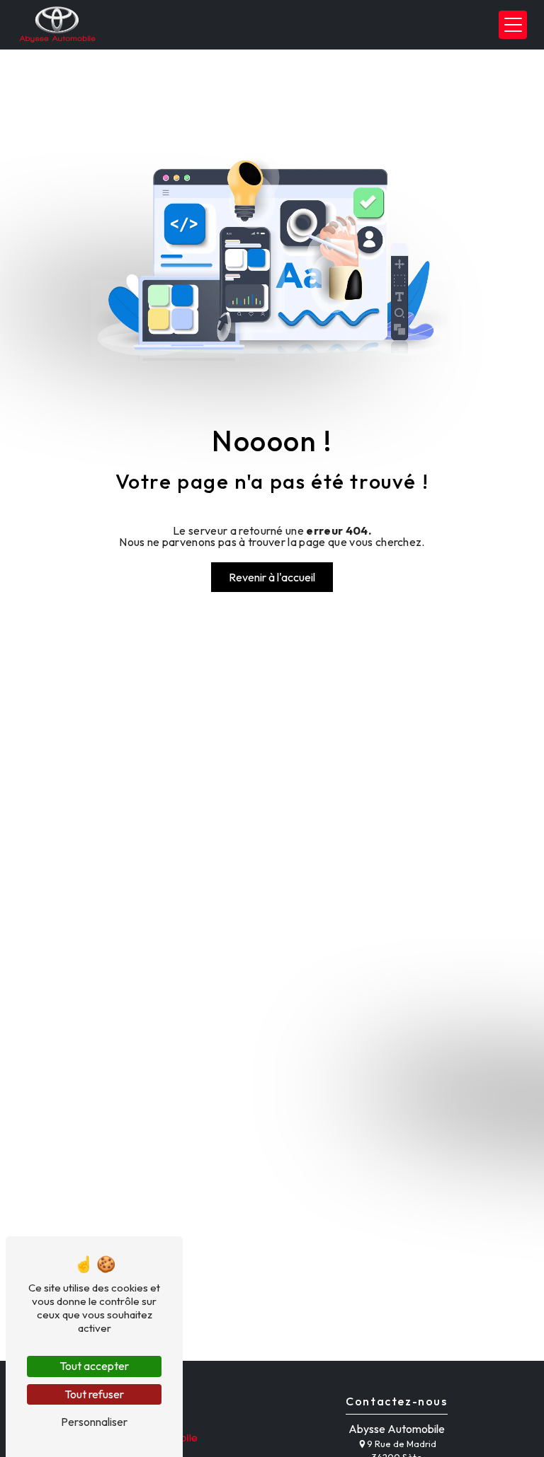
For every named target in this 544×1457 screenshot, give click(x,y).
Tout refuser (94, 1394)
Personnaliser (94, 1422)
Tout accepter (94, 1366)
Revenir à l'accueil (272, 577)
